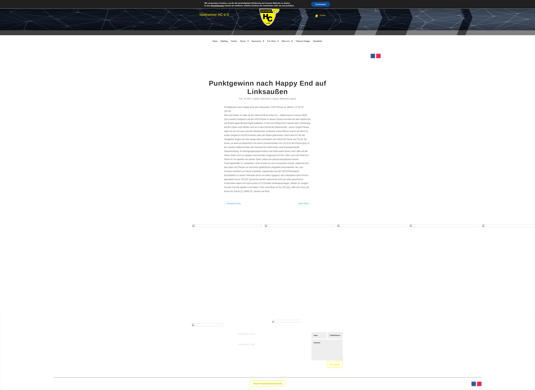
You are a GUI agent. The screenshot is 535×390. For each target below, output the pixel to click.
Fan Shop (271, 41)
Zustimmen (320, 4)
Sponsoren (256, 41)
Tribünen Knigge (303, 41)
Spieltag (224, 41)
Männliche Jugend (288, 99)
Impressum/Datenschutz (267, 383)
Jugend (256, 99)
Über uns (286, 41)
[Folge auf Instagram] (378, 56)
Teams (243, 41)
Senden (335, 364)
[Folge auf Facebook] (373, 56)
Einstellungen (217, 5)
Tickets (234, 41)
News (215, 41)
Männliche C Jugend (270, 99)
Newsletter (317, 41)
